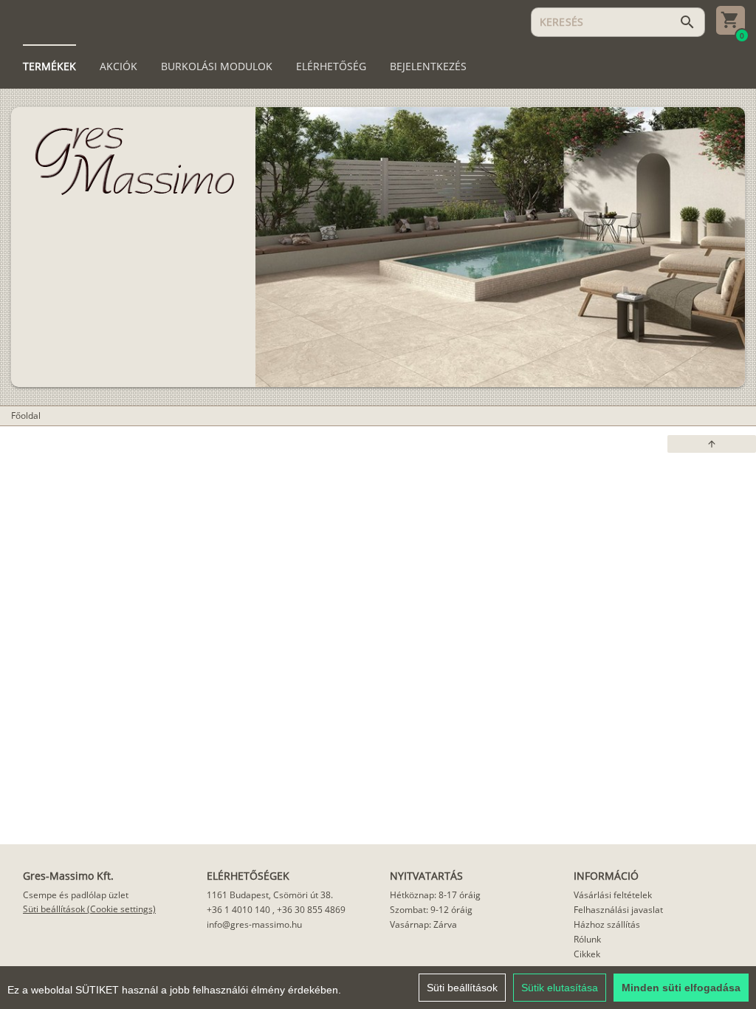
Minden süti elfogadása (681, 987)
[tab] (49, 66)
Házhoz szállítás (607, 924)
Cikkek (587, 954)
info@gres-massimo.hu (254, 924)
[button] (711, 444)
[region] (378, 987)
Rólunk (587, 939)
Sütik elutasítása (559, 987)
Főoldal (26, 415)
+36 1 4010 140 (238, 909)
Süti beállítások (462, 987)
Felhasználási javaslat (618, 909)
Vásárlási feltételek (613, 895)
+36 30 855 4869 (311, 909)
